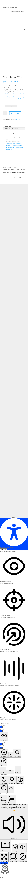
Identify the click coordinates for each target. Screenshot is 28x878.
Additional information (11, 128)
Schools (18, 119)
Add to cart (15, 113)
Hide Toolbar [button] (4, 549)
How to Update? (17, 809)
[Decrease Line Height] (1, 748)
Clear (15, 109)
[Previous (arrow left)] (0, 877)
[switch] (0, 585)
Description (8, 126)
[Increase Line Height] (1, 744)
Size (4, 108)
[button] (1, 585)
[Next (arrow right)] (2, 877)
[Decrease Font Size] (1, 731)
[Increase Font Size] (1, 727)
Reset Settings (4, 863)
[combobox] (14, 351)
